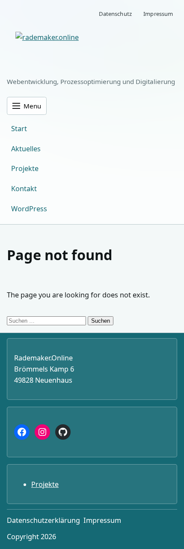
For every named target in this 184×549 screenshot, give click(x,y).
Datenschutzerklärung (43, 520)
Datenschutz (115, 14)
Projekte (25, 168)
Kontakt (24, 188)
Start (19, 128)
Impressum (158, 14)
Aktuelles (26, 148)
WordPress (29, 208)
